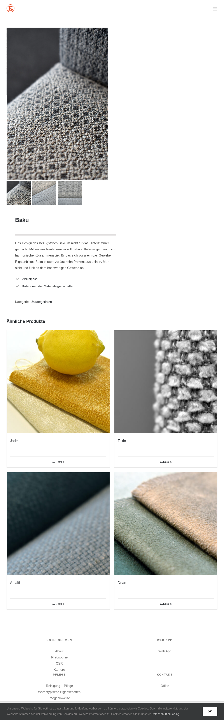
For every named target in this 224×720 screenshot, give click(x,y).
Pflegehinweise (59, 698)
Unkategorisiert (41, 302)
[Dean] (165, 523)
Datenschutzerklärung (165, 714)
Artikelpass (29, 279)
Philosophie (59, 657)
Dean (122, 583)
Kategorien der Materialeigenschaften (48, 286)
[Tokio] (165, 381)
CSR (59, 663)
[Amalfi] (58, 523)
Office (165, 686)
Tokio (122, 441)
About (59, 651)
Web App (164, 651)
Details (60, 461)
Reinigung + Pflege (59, 686)
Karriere (59, 669)
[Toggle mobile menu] (215, 9)
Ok (210, 711)
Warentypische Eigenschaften (59, 692)
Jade (14, 441)
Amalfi (15, 583)
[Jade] (58, 381)
